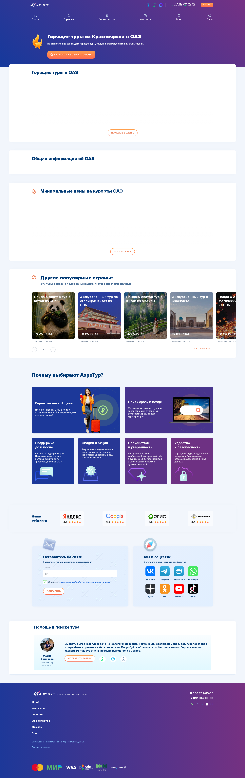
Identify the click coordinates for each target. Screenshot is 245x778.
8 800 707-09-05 (201, 693)
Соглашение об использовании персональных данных (58, 742)
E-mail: (47, 568)
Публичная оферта (41, 747)
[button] (123, 132)
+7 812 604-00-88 (201, 698)
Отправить (54, 591)
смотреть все (202, 348)
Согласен (79, 582)
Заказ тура (207, 5)
